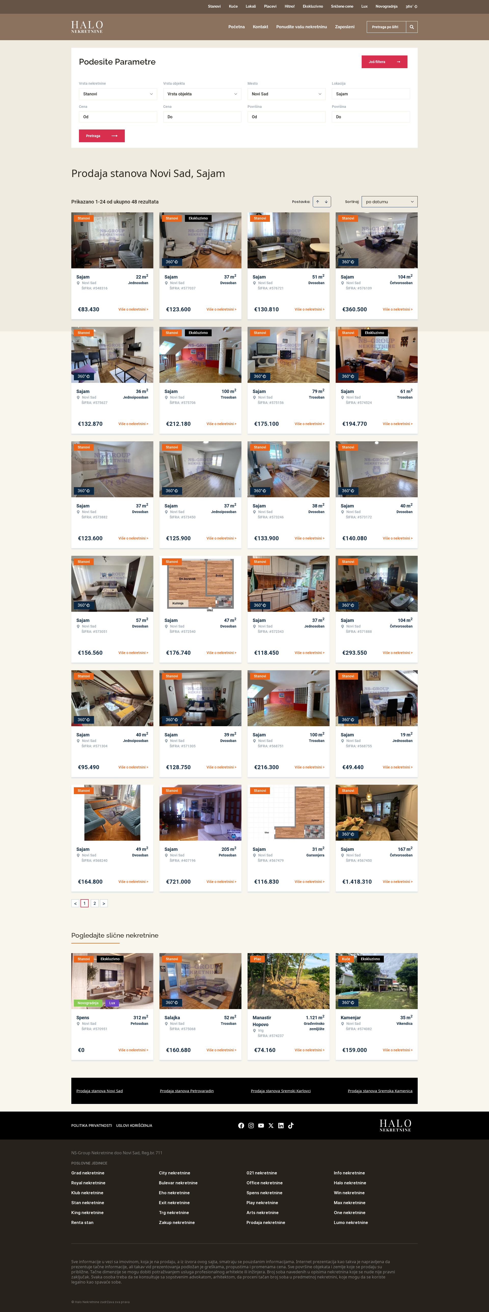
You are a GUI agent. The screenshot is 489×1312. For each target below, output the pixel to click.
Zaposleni (345, 26)
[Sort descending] (326, 201)
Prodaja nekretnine (266, 1222)
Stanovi (214, 6)
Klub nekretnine (87, 1192)
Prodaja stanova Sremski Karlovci (281, 1090)
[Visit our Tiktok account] (291, 1126)
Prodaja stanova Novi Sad (99, 1090)
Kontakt (260, 26)
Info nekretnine (349, 1172)
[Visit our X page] (271, 1126)
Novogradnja (387, 6)
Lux (364, 6)
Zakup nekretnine (177, 1222)
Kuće (233, 6)
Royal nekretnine (88, 1182)
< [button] (75, 903)
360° (409, 6)
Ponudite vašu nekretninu (301, 26)
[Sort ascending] (317, 201)
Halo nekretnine (350, 1182)
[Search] (412, 27)
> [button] (103, 903)
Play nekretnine (262, 1202)
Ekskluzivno (313, 6)
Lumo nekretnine (351, 1222)
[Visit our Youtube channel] (261, 1126)
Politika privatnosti (91, 1125)
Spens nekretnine (264, 1192)
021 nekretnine (262, 1172)
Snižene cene (342, 6)
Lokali (251, 6)
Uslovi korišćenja (134, 1125)
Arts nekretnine (263, 1212)
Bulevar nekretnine (178, 1182)
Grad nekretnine (87, 1172)
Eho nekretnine (174, 1192)
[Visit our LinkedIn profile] (281, 1126)
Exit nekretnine (174, 1202)
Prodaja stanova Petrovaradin (187, 1090)
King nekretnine (87, 1212)
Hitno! (290, 6)
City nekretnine (174, 1172)
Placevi (270, 6)
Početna (236, 26)
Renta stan (82, 1222)
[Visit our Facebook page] (241, 1126)
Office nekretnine (265, 1182)
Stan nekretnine (87, 1202)
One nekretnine (349, 1212)
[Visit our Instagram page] (251, 1126)
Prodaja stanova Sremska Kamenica (380, 1090)
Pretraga (93, 136)
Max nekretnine (349, 1202)
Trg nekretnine (174, 1212)
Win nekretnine (349, 1192)
